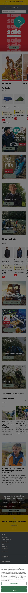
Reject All (14, 587)
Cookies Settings (14, 583)
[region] (14, 578)
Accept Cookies (14, 590)
